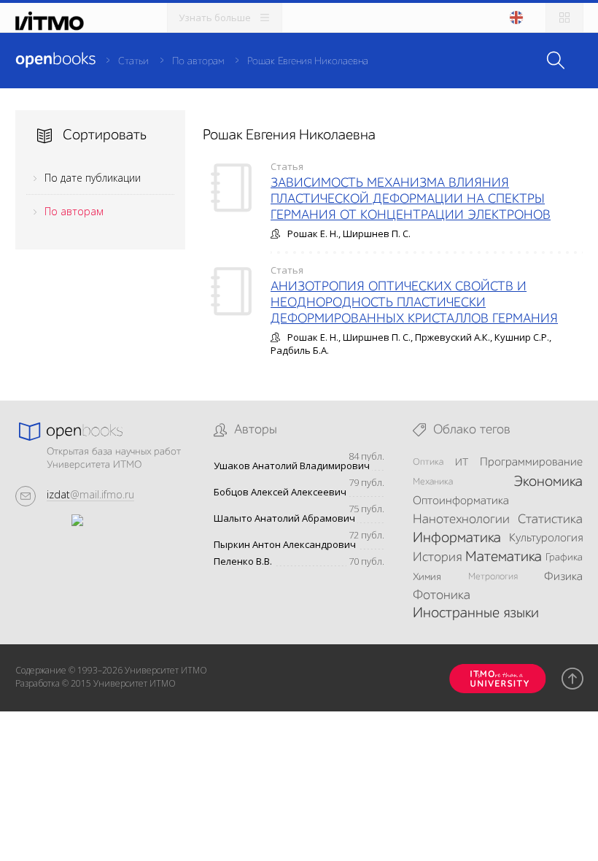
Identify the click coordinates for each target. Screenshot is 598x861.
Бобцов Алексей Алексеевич (280, 492)
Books (55, 60)
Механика (433, 482)
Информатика (457, 538)
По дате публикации (92, 178)
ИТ (461, 462)
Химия (427, 577)
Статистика (550, 519)
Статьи (133, 61)
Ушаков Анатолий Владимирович (292, 466)
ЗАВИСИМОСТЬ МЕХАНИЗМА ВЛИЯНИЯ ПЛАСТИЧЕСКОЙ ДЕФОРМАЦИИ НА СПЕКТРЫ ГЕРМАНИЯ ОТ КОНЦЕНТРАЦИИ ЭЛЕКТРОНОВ (411, 199)
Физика (563, 577)
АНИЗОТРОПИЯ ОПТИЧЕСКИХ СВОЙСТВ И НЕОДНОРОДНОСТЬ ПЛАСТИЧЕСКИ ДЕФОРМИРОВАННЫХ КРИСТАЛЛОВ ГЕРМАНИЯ (414, 302)
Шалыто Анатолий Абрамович (284, 518)
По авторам (198, 61)
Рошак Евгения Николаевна (307, 61)
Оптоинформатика (461, 501)
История (437, 557)
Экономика (548, 482)
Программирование (531, 462)
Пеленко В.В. (243, 561)
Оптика (428, 462)
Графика (564, 557)
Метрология (493, 577)
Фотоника (441, 595)
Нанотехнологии (461, 519)
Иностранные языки (476, 613)
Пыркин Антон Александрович (285, 544)
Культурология (546, 538)
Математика (503, 557)
